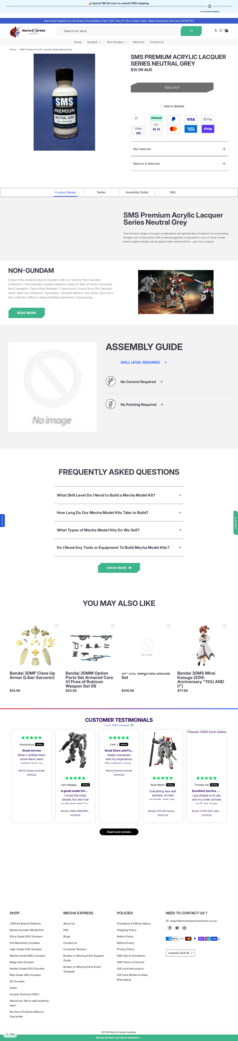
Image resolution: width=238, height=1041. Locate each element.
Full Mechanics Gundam (25, 943)
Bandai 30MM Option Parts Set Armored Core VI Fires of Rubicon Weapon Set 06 (89, 680)
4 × (156, 127)
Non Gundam (115, 42)
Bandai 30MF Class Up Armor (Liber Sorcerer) (32, 675)
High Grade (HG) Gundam (26, 949)
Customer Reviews (75, 949)
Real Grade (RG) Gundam (25, 975)
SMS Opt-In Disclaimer (131, 955)
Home (77, 42)
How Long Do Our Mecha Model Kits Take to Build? (102, 512)
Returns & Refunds (146, 163)
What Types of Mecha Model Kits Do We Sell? (98, 530)
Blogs (66, 936)
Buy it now (172, 99)
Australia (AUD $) (178, 953)
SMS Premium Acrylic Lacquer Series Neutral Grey (46, 49)
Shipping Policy (126, 930)
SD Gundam (17, 981)
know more (117, 568)
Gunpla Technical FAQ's (25, 994)
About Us (138, 42)
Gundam (92, 42)
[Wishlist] (221, 30)
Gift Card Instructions (130, 968)
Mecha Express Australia (123, 1032)
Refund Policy (125, 943)
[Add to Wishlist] (57, 626)
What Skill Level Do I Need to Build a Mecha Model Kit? (106, 495)
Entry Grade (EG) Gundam (26, 936)
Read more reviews (119, 831)
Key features (142, 149)
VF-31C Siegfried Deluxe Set (145, 675)
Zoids (13, 987)
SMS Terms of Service (130, 962)
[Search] (191, 31)
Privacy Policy (125, 949)
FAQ (65, 930)
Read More (26, 313)
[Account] (215, 31)
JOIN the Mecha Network (25, 923)
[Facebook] (169, 927)
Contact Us (157, 42)
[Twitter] (177, 927)
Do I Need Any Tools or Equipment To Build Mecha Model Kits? (113, 547)
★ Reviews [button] (235, 523)
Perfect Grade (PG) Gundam (27, 968)
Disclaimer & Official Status (133, 923)
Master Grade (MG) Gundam (27, 955)
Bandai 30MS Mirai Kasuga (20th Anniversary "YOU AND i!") (200, 680)
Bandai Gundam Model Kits (27, 930)
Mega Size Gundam (22, 962)
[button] (119, 1038)
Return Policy (125, 936)
